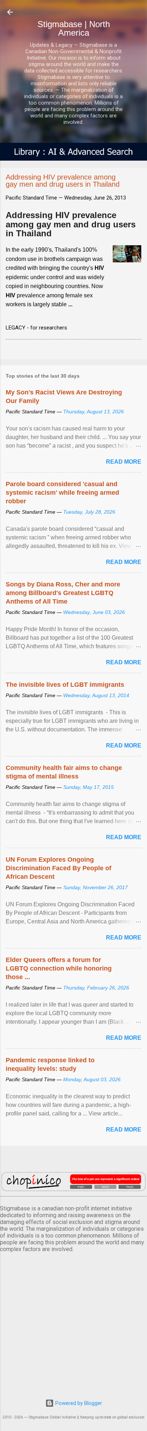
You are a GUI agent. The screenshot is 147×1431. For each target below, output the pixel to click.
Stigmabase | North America (73, 28)
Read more (123, 462)
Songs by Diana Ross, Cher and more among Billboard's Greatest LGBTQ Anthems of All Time (63, 593)
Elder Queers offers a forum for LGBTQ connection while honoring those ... (59, 968)
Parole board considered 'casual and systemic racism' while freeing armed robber (62, 492)
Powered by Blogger (78, 1403)
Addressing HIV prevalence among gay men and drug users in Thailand (71, 224)
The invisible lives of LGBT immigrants (65, 684)
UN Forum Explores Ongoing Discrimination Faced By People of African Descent (58, 868)
